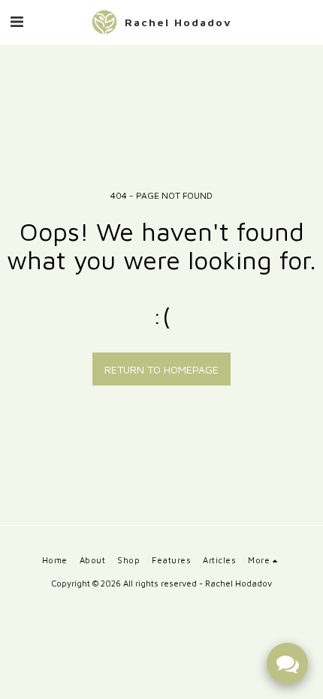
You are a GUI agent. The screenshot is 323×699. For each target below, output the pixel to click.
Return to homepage (161, 369)
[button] (16, 21)
